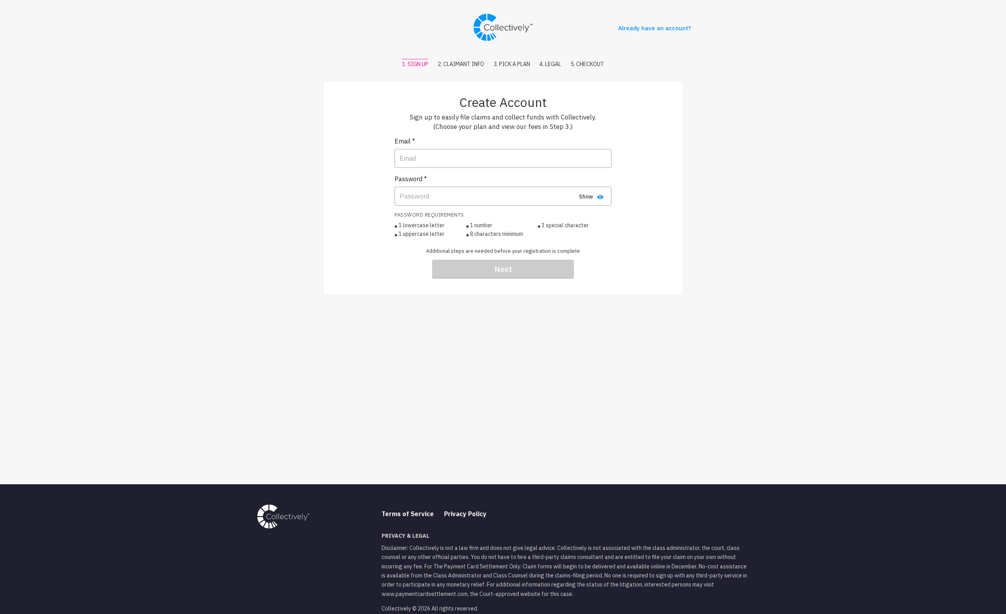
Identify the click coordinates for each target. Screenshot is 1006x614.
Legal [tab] (550, 64)
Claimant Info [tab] (461, 64)
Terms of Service (408, 514)
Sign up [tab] (415, 64)
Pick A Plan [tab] (512, 64)
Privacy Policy (465, 514)
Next (503, 269)
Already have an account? (654, 28)
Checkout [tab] (587, 64)
